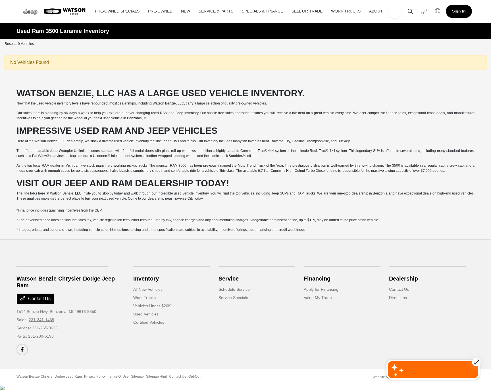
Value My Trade (318, 297)
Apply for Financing (321, 289)
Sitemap (137, 377)
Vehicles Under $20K (152, 306)
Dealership (403, 278)
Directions (398, 297)
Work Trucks (144, 297)
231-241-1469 (41, 319)
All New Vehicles (148, 289)
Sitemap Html (156, 377)
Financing (317, 278)
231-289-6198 (41, 336)
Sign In (459, 11)
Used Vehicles (146, 314)
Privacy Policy (95, 377)
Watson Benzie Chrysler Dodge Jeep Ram (49, 377)
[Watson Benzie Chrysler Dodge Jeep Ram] (54, 11)
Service (229, 278)
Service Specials (233, 297)
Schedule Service (234, 289)
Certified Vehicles (148, 322)
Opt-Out (194, 377)
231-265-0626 (45, 328)
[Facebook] (22, 349)
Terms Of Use (118, 377)
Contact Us (39, 298)
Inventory (146, 278)
